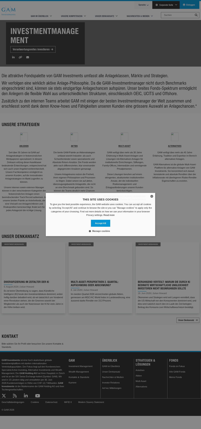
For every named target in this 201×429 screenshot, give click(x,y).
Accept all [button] (100, 223)
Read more (109, 215)
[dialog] (100, 214)
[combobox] (151, 196)
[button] (100, 231)
